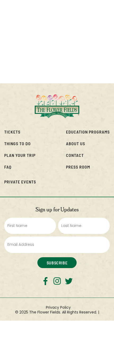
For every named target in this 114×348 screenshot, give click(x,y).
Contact (75, 155)
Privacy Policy (58, 307)
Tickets (12, 132)
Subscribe (57, 262)
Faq (7, 167)
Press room (78, 167)
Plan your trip (20, 155)
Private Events (20, 181)
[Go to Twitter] (68, 281)
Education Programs (88, 132)
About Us (75, 143)
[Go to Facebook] (45, 281)
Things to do (17, 143)
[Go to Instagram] (57, 281)
